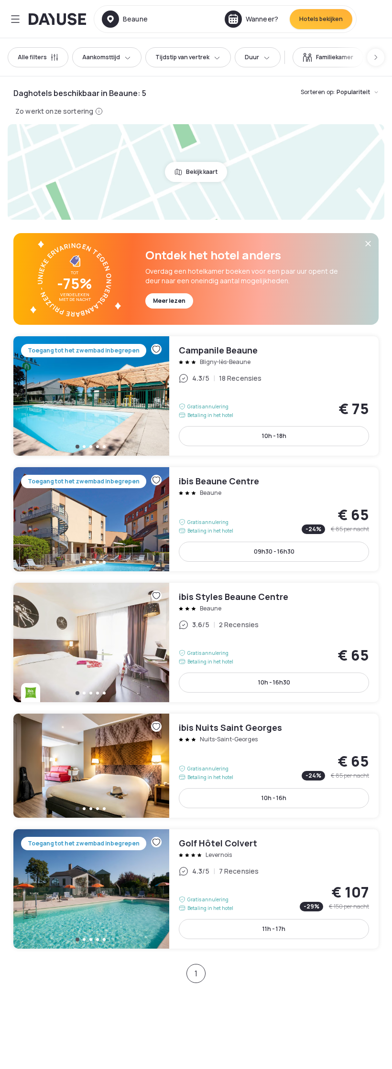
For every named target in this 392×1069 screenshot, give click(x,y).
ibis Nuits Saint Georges (196, 766)
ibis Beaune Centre (196, 519)
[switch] (328, 57)
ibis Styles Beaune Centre (196, 642)
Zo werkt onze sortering (54, 111)
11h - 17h (273, 929)
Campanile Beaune (196, 396)
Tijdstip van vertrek (182, 57)
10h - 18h (274, 436)
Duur (252, 57)
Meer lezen (169, 301)
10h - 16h (273, 798)
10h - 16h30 (274, 682)
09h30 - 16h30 (274, 551)
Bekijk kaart (202, 172)
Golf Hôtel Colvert (196, 889)
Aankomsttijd (101, 57)
